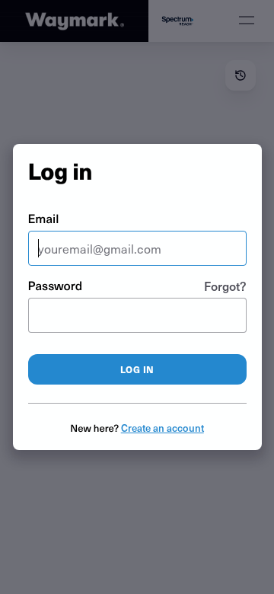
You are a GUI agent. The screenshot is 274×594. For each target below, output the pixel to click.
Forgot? (225, 285)
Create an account (162, 428)
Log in (137, 369)
